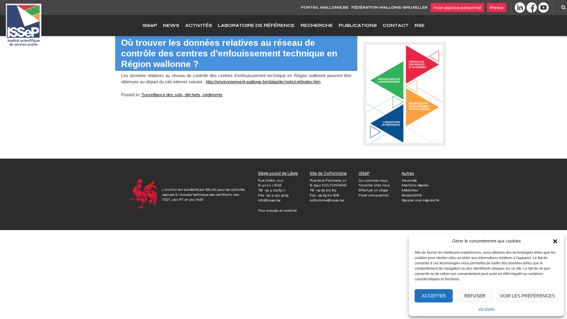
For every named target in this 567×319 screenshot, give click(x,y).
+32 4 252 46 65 (277, 195)
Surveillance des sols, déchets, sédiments (182, 94)
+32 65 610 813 (326, 190)
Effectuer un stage (373, 190)
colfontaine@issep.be (327, 200)
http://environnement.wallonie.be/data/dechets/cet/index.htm (263, 81)
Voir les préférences (527, 295)
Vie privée (486, 309)
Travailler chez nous (374, 185)
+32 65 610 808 (328, 195)
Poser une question (374, 195)
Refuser (474, 295)
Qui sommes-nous (373, 180)
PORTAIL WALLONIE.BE (324, 7)
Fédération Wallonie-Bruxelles (389, 7)
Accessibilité (411, 195)
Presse (497, 7)
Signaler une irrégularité (420, 200)
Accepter (434, 295)
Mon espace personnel (457, 7)
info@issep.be (269, 200)
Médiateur (410, 190)
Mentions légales (415, 185)
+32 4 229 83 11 (274, 190)
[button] (555, 241)
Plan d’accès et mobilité (277, 211)
